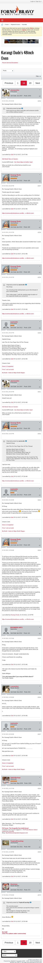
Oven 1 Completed (7, 366)
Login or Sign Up (35, 1)
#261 (39, 392)
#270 (39, 895)
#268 (39, 788)
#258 (39, 232)
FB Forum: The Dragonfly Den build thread (15, 828)
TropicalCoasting (16, 841)
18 (23, 83)
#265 (39, 638)
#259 (39, 277)
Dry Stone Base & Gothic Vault (23, 162)
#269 (39, 852)
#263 (39, 500)
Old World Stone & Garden (10, 159)
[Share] (39, 96)
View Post (22, 108)
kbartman (14, 884)
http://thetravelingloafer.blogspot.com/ (17, 833)
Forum (7, 24)
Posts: (26, 96)
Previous (9, 83)
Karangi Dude (15, 175)
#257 (39, 186)
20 (30, 83)
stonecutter (14, 90)
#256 (39, 101)
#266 (39, 697)
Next (38, 83)
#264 (39, 550)
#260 (39, 333)
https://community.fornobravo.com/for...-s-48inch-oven (18, 213)
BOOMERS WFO (16, 627)
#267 (39, 734)
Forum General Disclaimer (10, 62)
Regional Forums (15, 24)
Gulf (12, 154)
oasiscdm (14, 322)
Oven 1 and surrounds (8, 369)
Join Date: (13, 96)
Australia (24, 24)
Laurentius (14, 686)
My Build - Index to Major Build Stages (13, 372)
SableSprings (15, 777)
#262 (39, 434)
